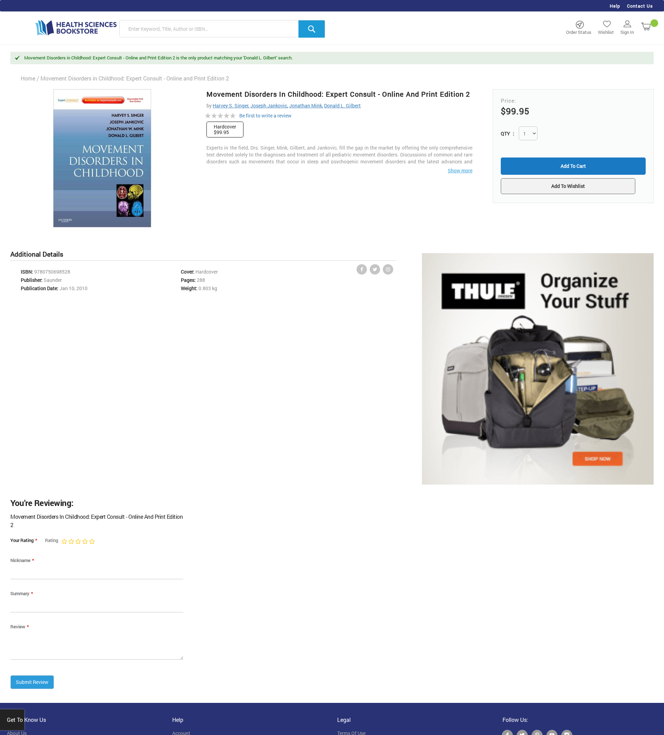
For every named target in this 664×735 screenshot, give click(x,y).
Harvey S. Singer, (231, 105)
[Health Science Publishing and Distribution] (76, 27)
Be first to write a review (265, 115)
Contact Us (640, 6)
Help (615, 6)
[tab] (40, 254)
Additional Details (36, 254)
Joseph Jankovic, (269, 105)
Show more (460, 170)
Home (28, 78)
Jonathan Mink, (306, 105)
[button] (573, 186)
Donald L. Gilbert (342, 105)
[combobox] (222, 29)
